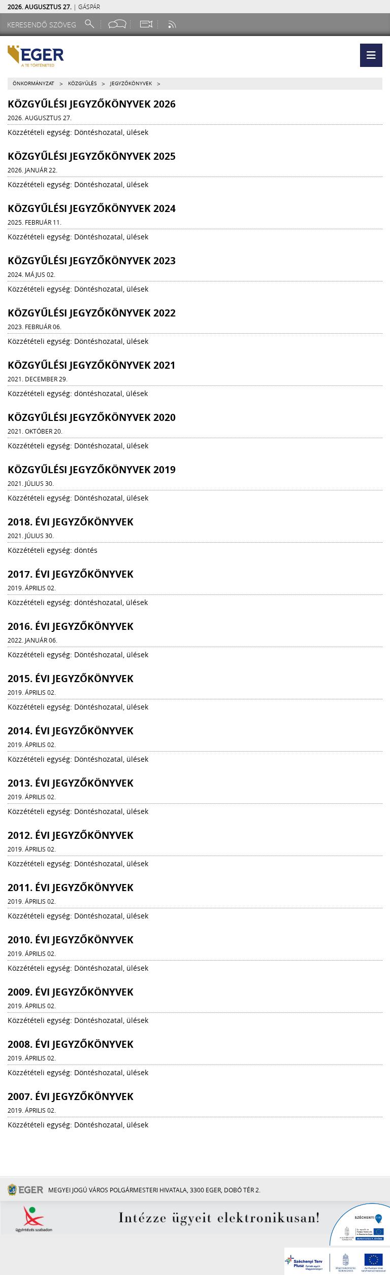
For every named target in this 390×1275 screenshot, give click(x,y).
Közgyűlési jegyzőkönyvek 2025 (92, 156)
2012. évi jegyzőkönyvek (71, 835)
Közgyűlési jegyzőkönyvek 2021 (92, 365)
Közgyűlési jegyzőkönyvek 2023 (92, 260)
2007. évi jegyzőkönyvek (71, 1096)
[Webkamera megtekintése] (146, 24)
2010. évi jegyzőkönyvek (71, 939)
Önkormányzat (33, 83)
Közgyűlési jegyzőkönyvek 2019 (92, 469)
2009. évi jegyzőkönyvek (71, 992)
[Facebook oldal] (117, 24)
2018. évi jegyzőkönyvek (71, 521)
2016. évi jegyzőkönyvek (71, 626)
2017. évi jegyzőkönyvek (71, 574)
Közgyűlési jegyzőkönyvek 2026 (92, 104)
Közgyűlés (82, 83)
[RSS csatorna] (173, 24)
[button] (371, 55)
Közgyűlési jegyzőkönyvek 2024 (92, 208)
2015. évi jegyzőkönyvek (71, 678)
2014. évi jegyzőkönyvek (71, 730)
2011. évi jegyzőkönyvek (71, 887)
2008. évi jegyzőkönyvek (71, 1044)
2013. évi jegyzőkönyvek (71, 783)
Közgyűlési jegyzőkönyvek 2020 (92, 417)
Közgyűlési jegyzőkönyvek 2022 (92, 313)
